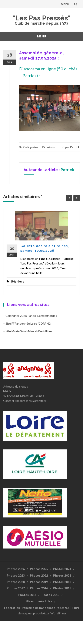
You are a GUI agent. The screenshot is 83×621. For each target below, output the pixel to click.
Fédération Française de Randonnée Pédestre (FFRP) (41, 608)
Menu (65, 4)
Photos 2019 (39, 582)
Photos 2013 (50, 595)
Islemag (22, 613)
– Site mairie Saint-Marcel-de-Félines (27, 331)
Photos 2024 (62, 569)
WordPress (58, 613)
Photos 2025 (39, 569)
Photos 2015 (62, 588)
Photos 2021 (62, 575)
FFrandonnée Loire (39, 601)
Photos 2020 (16, 582)
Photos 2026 (16, 569)
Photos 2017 (16, 588)
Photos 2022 (39, 575)
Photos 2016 (39, 588)
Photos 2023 (16, 575)
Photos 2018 (62, 582)
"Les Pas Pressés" (42, 18)
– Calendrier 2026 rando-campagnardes (30, 315)
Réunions (48, 147)
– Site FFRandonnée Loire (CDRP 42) (27, 323)
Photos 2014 (27, 595)
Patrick (75, 147)
